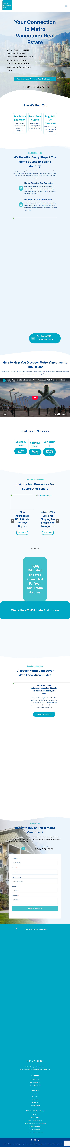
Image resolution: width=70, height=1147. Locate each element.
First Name (16, 859)
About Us (35, 1097)
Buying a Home (35, 1082)
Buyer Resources (35, 1129)
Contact (35, 1100)
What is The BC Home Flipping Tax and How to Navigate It (48, 519)
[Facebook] (31, 1140)
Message (15, 895)
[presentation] (22, 502)
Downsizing (35, 1079)
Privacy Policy (35, 1105)
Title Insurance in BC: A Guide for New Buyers (22, 519)
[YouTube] (38, 1140)
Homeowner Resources (35, 1132)
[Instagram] (35, 1140)
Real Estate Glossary (35, 1120)
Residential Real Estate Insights (35, 1123)
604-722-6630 (35, 1061)
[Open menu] (66, 6)
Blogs (35, 1114)
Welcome (35, 1094)
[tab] (31, 548)
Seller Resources (35, 1126)
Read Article (22, 533)
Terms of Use (35, 1102)
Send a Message (35, 908)
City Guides (35, 1117)
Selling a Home (35, 1085)
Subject (15, 886)
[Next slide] (57, 521)
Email (14, 868)
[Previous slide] (12, 521)
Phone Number (17, 877)
